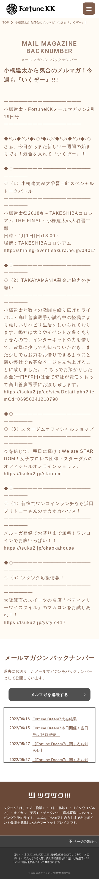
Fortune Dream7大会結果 (54, 719)
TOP (5, 22)
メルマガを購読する (49, 694)
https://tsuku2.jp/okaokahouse (39, 548)
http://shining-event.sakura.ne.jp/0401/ (49, 250)
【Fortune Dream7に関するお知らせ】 (60, 747)
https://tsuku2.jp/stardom (33, 473)
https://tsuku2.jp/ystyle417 (35, 622)
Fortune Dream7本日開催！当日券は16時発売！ (60, 731)
